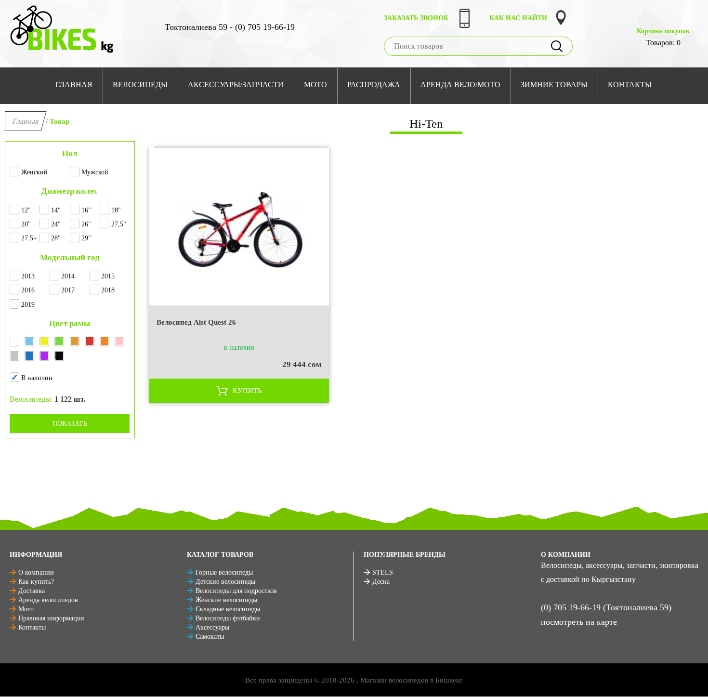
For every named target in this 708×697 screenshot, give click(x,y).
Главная (26, 121)
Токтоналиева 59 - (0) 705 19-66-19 (230, 27)
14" (56, 210)
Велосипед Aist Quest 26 (196, 322)
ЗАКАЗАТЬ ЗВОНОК (416, 18)
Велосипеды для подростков (236, 590)
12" (26, 210)
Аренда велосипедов (48, 600)
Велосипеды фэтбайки (228, 618)
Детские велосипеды (225, 581)
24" (56, 224)
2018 (108, 290)
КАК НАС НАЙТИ (518, 18)
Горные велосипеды (224, 572)
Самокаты (210, 636)
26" (86, 224)
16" (86, 210)
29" (86, 238)
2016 (28, 290)
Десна (381, 581)
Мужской (94, 172)
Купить (247, 391)
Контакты (32, 627)
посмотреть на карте (579, 622)
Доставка (31, 590)
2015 (108, 276)
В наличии (36, 377)
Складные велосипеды (228, 609)
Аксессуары (212, 627)
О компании (36, 572)
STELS (382, 572)
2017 (68, 290)
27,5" (118, 224)
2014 (68, 276)
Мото (26, 609)
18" (116, 210)
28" (56, 238)
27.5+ (29, 238)
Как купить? (36, 581)
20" (26, 224)
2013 (28, 276)
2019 (28, 304)
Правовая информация (51, 618)
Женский (34, 172)
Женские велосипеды (226, 600)
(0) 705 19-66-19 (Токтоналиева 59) (606, 607)
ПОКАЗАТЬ (69, 423)
